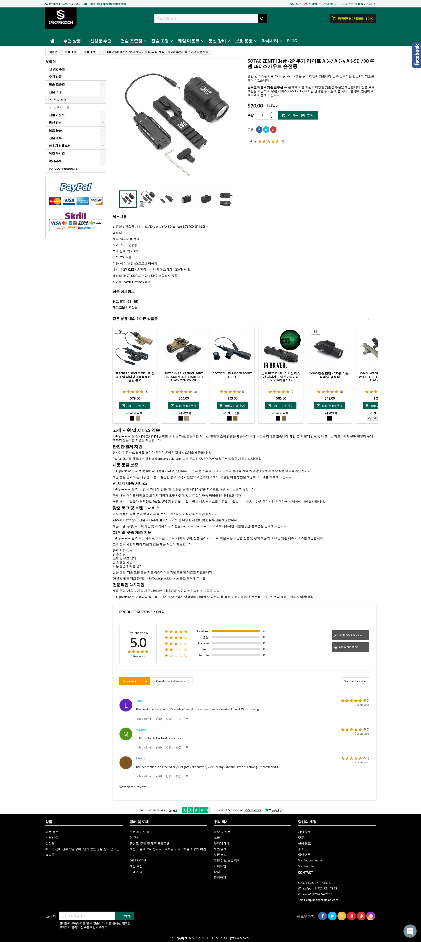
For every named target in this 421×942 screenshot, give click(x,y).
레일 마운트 (189, 40)
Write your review (350, 634)
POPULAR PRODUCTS (63, 168)
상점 (217, 871)
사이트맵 (220, 866)
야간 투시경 (57, 153)
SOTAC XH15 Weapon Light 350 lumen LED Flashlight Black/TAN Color (183, 376)
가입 (344, 4)
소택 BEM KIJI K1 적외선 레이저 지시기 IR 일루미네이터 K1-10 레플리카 (280, 376)
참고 (116, 301)
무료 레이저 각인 (141, 831)
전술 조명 (160, 40)
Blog (292, 40)
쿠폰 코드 (220, 854)
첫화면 (50, 61)
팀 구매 (134, 837)
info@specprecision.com (163, 578)
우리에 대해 (222, 843)
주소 (301, 849)
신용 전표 (304, 843)
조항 (217, 837)
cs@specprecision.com (111, 4)
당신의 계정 (307, 821)
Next (234, 122)
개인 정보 (304, 831)
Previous (119, 122)
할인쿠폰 (304, 854)
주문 (301, 837)
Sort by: (349, 681)
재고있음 (119, 307)
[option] (128, 199)
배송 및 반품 (222, 831)
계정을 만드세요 (365, 4)
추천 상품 (72, 40)
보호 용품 (244, 40)
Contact (305, 872)
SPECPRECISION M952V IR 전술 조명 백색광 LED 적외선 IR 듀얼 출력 (135, 376)
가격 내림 (51, 837)
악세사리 (270, 40)
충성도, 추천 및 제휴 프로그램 (150, 843)
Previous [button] (115, 199)
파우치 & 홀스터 (60, 145)
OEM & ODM (138, 860)
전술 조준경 (131, 40)
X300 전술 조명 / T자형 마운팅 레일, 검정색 (329, 375)
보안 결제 (220, 849)
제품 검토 (51, 831)
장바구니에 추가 (298, 115)
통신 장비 (217, 40)
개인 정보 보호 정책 (227, 860)
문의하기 (220, 877)
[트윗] (266, 129)
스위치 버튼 (62, 107)
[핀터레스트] (273, 129)
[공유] (259, 129)
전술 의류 (55, 138)
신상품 (50, 843)
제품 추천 (136, 866)
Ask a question (348, 646)
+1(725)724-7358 (69, 4)
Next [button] (238, 199)
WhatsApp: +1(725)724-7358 (317, 888)
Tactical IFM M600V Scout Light (232, 375)
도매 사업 (136, 871)
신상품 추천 (101, 40)
